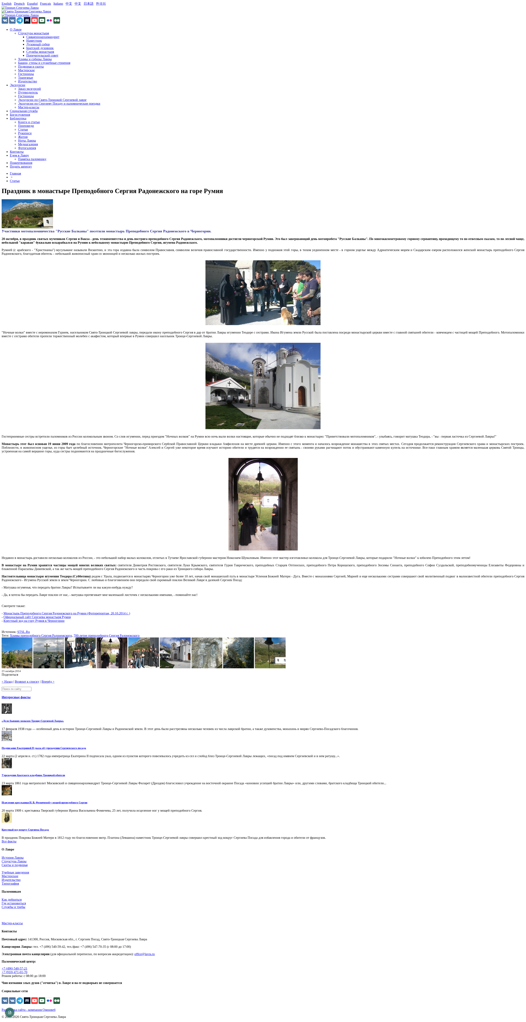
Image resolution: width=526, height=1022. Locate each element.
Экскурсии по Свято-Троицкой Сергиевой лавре (52, 100)
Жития (23, 137)
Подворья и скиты (31, 66)
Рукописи (25, 133)
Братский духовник (40, 48)
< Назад (7, 681)
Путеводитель (28, 92)
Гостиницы (26, 74)
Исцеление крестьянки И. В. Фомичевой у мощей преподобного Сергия (44, 802)
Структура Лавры (14, 861)
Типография (10, 883)
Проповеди (26, 125)
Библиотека (18, 118)
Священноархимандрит (42, 37)
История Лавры (13, 857)
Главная (15, 173)
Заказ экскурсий (29, 88)
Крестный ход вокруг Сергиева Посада (25, 829)
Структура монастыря (33, 33)
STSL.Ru (23, 632)
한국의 (101, 3)
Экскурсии (17, 85)
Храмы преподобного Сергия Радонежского (41, 635)
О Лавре (16, 29)
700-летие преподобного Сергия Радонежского (107, 635)
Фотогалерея (27, 148)
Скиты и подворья (15, 865)
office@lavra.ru (144, 954)
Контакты (17, 151)
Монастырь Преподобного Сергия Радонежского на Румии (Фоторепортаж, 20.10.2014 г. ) (66, 613)
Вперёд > (48, 681)
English (7, 3)
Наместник (34, 40)
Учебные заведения (15, 872)
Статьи (23, 129)
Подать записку (21, 166)
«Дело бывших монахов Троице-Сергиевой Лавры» (33, 720)
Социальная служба (24, 111)
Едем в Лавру (19, 155)
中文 (69, 3)
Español (32, 3)
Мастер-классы (28, 107)
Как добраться (12, 899)
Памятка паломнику (32, 159)
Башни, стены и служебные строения (44, 63)
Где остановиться (14, 903)
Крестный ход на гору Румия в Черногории (34, 620)
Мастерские (26, 70)
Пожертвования (21, 163)
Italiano (58, 3)
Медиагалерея (28, 144)
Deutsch (19, 3)
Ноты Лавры (27, 140)
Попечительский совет (42, 55)
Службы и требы (13, 907)
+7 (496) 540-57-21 (14, 968)
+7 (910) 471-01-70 (14, 972)
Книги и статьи (29, 122)
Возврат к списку (27, 681)
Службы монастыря (40, 51)
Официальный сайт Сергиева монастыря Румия (37, 617)
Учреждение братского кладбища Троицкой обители (33, 775)
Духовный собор (38, 44)
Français (45, 3)
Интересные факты (16, 697)
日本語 (88, 3)
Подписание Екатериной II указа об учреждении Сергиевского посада (44, 748)
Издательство (27, 81)
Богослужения (20, 114)
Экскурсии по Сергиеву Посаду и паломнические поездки (59, 103)
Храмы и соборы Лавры (35, 59)
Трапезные (25, 77)
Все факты (9, 841)
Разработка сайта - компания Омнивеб (28, 1010)
